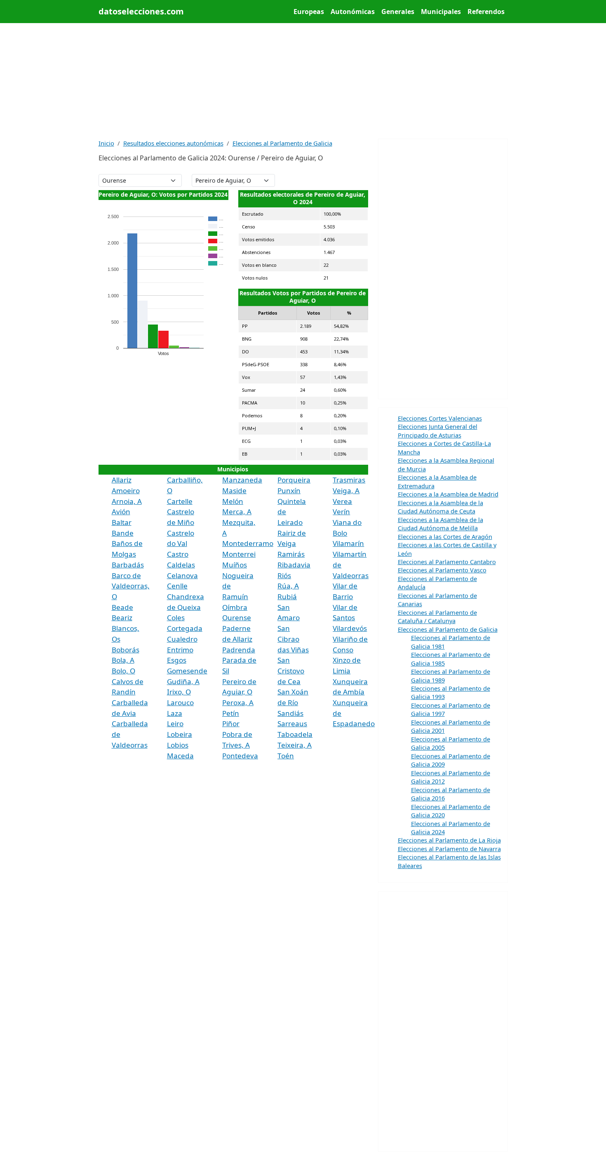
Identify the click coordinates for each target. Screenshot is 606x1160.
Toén (285, 755)
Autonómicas (353, 11)
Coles (176, 617)
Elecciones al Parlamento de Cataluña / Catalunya (437, 616)
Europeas (309, 11)
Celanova (182, 575)
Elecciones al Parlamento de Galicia (282, 143)
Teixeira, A (294, 745)
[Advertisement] (303, 81)
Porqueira (293, 480)
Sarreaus (292, 723)
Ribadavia (293, 564)
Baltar (122, 522)
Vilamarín (348, 543)
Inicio (106, 143)
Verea (342, 501)
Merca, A (236, 511)
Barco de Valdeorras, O (131, 586)
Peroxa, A (238, 702)
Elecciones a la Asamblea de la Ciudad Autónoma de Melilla (440, 523)
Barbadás (128, 564)
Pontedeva (240, 755)
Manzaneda (242, 480)
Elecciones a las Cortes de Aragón (445, 536)
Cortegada (184, 628)
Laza (174, 713)
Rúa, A (288, 586)
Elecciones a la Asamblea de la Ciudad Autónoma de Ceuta (440, 507)
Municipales (441, 11)
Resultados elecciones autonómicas (173, 143)
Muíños (234, 564)
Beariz (122, 617)
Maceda (180, 755)
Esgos (176, 660)
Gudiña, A (183, 681)
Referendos (486, 11)
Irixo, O (179, 691)
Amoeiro (126, 490)
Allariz (122, 480)
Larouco (180, 702)
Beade (122, 607)
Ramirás (291, 554)
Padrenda (238, 649)
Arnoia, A (127, 501)
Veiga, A (346, 490)
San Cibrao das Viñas (293, 639)
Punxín (289, 490)
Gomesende (187, 670)
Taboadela (294, 734)
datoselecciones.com (141, 11)
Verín (341, 511)
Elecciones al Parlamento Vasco (442, 570)
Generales (397, 11)
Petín (230, 713)
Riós (284, 575)
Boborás (125, 649)
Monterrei (239, 554)
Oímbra (234, 607)
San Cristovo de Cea (290, 670)
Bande (123, 533)
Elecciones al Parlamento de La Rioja (449, 840)
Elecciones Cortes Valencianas (440, 418)
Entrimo (180, 649)
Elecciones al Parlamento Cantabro (447, 562)
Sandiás (290, 713)
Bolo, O (123, 670)
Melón (232, 501)
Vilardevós (350, 628)
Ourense (236, 617)
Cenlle (177, 586)
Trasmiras (349, 480)
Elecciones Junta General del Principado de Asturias (437, 430)
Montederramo (247, 543)
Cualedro (182, 639)
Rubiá (287, 596)
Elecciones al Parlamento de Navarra (449, 849)
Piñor (231, 723)
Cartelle (180, 501)
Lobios (177, 745)
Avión (121, 511)
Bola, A (123, 660)
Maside (234, 490)
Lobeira (179, 734)
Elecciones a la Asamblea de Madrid (448, 494)
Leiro (175, 723)
